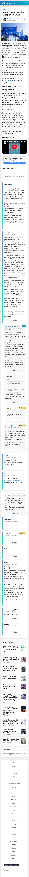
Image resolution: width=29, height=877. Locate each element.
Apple (13, 851)
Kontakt (14, 769)
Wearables (14, 827)
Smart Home (14, 820)
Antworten (14, 227)
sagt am (11, 186)
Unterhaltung (13, 841)
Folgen (14, 776)
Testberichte (14, 799)
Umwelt (14, 844)
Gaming (14, 824)
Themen (14, 766)
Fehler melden (24, 168)
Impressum (14, 787)
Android (14, 848)
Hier (9, 80)
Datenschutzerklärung (14, 783)
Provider (14, 837)
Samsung (13, 855)
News (13, 796)
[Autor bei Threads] (17, 18)
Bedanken (13, 780)
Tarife (13, 810)
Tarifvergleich (13, 806)
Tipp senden (14, 773)
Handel (14, 834)
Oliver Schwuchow (11, 19)
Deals (13, 813)
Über (14, 763)
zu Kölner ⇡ (22, 495)
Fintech (14, 831)
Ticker (13, 803)
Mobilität (13, 817)
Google (14, 858)
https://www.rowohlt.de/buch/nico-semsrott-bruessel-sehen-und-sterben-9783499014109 (14, 480)
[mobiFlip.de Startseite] (9, 3)
